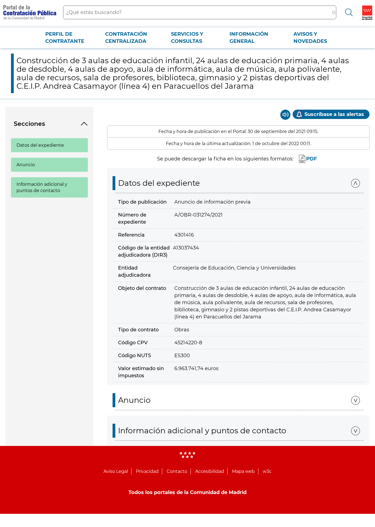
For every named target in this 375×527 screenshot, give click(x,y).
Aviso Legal (115, 471)
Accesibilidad (209, 471)
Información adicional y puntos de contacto (41, 187)
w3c (267, 471)
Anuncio (25, 164)
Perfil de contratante (64, 37)
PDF (311, 159)
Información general (249, 37)
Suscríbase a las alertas (334, 114)
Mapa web (243, 471)
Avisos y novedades (310, 37)
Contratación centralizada (126, 37)
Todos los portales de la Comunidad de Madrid (187, 492)
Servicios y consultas (187, 37)
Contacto (177, 471)
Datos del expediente (40, 145)
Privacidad (147, 471)
